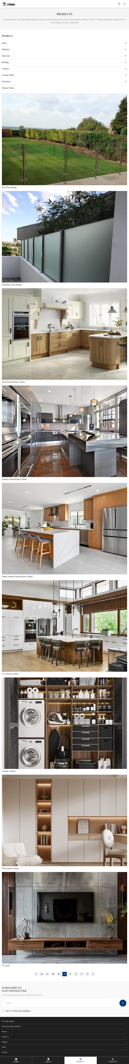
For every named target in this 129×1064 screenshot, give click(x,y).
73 (81, 974)
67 (47, 974)
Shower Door (8, 88)
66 (42, 974)
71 (70, 974)
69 (59, 974)
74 (87, 974)
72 (76, 974)
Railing (5, 62)
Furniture (6, 81)
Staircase (6, 56)
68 (53, 974)
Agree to (17, 1011)
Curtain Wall (8, 75)
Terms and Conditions (21, 1011)
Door (4, 43)
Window (6, 49)
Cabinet (5, 68)
